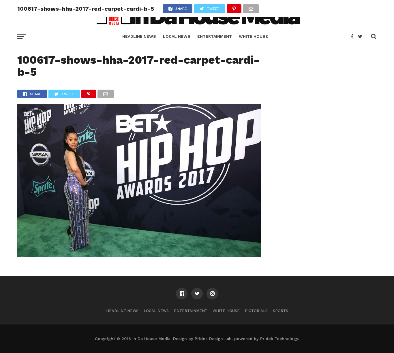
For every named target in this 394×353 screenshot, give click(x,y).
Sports (280, 311)
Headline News (139, 36)
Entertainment (214, 36)
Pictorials (256, 311)
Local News (176, 36)
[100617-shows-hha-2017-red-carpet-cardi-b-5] (139, 255)
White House (253, 36)
